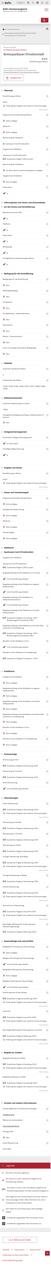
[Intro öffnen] (47, 3)
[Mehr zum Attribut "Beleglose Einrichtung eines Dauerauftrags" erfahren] (47, 958)
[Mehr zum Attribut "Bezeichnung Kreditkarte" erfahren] (47, 165)
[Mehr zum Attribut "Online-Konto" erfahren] (47, 187)
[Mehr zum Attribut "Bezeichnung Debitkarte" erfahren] (47, 138)
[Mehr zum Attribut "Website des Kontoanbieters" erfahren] (47, 1120)
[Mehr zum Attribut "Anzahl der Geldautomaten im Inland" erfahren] (47, 404)
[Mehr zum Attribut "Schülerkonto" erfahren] (47, 302)
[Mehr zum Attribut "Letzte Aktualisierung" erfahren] (47, 1143)
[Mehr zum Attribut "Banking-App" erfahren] (47, 247)
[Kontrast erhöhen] (28, 3)
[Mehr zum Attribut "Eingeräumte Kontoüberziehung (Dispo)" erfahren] (47, 115)
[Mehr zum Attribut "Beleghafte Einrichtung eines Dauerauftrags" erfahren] (47, 947)
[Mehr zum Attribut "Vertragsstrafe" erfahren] (47, 1132)
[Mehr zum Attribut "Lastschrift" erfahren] (47, 1011)
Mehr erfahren (43, 109)
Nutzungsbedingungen (13, 1260)
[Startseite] (3, 29)
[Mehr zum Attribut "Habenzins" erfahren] (47, 126)
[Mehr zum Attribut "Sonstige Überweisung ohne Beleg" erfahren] (47, 857)
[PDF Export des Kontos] (47, 29)
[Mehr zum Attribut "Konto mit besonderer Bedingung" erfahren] (47, 279)
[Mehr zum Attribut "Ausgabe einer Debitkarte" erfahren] (47, 149)
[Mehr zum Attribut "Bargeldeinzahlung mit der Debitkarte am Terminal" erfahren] (47, 573)
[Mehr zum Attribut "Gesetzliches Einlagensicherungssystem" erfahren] (47, 438)
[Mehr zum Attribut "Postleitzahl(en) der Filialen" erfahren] (47, 380)
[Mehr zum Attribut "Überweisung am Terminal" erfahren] (47, 834)
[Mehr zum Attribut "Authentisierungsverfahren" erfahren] (47, 258)
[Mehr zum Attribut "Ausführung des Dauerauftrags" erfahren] (47, 993)
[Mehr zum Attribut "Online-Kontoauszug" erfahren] (47, 783)
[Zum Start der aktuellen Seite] (47, 1253)
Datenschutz (35, 1249)
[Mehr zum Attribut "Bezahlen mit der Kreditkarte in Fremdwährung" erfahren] (47, 739)
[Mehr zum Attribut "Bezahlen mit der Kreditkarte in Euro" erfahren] (47, 728)
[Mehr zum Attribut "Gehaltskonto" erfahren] (47, 325)
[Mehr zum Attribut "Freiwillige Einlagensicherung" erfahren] (47, 449)
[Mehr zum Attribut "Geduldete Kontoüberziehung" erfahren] (47, 510)
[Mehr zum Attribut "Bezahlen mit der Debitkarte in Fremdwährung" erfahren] (47, 653)
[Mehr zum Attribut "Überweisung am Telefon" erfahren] (47, 845)
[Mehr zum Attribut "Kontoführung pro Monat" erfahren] (47, 96)
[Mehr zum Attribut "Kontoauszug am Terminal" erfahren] (47, 771)
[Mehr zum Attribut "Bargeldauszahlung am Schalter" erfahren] (47, 1077)
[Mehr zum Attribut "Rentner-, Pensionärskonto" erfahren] (47, 337)
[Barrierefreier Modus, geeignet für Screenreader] (37, 2)
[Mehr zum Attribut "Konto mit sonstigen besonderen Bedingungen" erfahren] (47, 348)
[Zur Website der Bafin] (6, 3)
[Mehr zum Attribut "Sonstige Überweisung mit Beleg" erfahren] (47, 876)
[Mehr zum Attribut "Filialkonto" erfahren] (47, 224)
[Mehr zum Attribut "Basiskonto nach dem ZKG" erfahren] (47, 213)
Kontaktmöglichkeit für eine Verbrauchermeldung (21, 72)
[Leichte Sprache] (42, 2)
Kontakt (6, 1249)
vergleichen (16, 77)
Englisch (21, 2)
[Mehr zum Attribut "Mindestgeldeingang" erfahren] (47, 291)
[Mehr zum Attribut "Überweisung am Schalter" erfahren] (47, 822)
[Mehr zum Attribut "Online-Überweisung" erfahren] (47, 804)
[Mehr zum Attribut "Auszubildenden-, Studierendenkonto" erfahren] (47, 314)
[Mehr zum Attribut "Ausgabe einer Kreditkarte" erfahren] (47, 176)
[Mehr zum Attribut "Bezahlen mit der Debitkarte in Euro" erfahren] (47, 641)
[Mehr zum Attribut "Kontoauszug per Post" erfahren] (47, 760)
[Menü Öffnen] (46, 10)
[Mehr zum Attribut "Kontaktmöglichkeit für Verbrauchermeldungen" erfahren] (47, 1109)
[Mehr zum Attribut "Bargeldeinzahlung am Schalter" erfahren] (47, 1058)
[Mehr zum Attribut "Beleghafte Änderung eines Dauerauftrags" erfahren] (47, 970)
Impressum (19, 1249)
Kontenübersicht (13, 29)
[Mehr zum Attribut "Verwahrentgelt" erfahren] (47, 533)
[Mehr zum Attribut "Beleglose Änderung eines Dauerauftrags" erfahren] (47, 981)
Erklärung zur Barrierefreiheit (16, 1255)
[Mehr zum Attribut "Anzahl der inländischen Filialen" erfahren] (47, 369)
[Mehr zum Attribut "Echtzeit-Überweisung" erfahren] (47, 887)
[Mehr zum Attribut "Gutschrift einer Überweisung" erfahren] (47, 906)
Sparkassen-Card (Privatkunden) (17, 144)
